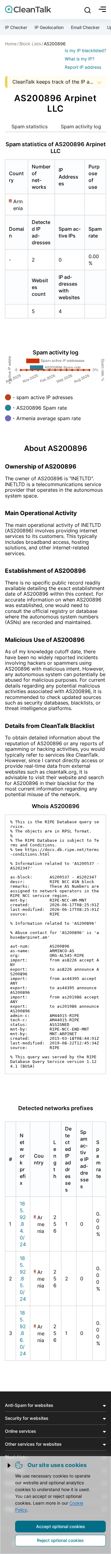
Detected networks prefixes (55, 1108)
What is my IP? (79, 58)
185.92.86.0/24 (23, 1333)
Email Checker (85, 27)
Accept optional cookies (60, 1526)
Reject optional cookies (60, 1540)
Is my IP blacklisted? (85, 50)
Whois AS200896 (56, 806)
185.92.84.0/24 (23, 1224)
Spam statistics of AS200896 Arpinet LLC (56, 147)
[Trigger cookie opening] (9, 1465)
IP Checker (16, 27)
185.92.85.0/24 (23, 1278)
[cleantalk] (28, 9)
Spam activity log (81, 126)
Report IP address (83, 67)
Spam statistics (29, 126)
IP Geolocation (49, 27)
